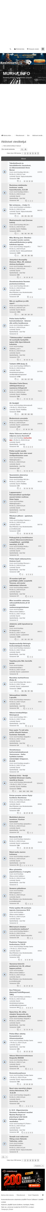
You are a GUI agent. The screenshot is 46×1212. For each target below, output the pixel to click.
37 (27, 986)
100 (32, 429)
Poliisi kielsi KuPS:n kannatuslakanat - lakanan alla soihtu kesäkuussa (20, 321)
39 (32, 986)
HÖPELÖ (26, 366)
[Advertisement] (23, 23)
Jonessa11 (27, 266)
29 (32, 813)
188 (28, 255)
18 (27, 399)
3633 (20, 791)
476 (28, 216)
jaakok (26, 587)
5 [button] (32, 153)
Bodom (23, 310)
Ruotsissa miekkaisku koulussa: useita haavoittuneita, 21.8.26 (18, 187)
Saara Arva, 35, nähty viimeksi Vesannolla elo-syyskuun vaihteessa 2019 (20, 1014)
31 (24, 181)
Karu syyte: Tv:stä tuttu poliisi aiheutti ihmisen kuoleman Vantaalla (19, 732)
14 (24, 471)
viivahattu (27, 800)
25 (27, 277)
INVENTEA (24, 1207)
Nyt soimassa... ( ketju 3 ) (19, 205)
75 (32, 1029)
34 (32, 181)
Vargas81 (27, 247)
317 (28, 379)
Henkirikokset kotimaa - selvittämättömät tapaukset (17, 373)
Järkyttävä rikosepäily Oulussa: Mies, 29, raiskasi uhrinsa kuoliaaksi (20, 262)
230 (28, 314)
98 (26, 429)
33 (29, 181)
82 (32, 533)
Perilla (26, 420)
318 (32, 379)
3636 (31, 791)
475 (25, 216)
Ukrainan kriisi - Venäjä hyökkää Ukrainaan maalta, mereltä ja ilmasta (20, 778)
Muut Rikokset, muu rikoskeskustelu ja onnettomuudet (20, 293)
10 (29, 960)
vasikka (26, 325)
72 (24, 1029)
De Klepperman (14, 630)
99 (28, 429)
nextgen (31, 1207)
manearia (27, 648)
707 (28, 691)
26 (29, 277)
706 (25, 691)
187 (25, 255)
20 (32, 399)
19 (29, 399)
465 (32, 233)
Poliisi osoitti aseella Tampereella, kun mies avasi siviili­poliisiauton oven (20, 453)
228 (22, 314)
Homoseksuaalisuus (17, 1073)
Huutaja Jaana (28, 946)
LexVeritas (27, 207)
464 (28, 233)
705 (22, 691)
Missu (25, 1060)
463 (25, 233)
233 (28, 639)
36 (24, 986)
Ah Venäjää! (14, 403)
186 (22, 255)
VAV (25, 717)
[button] (38, 153)
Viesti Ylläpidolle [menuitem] (33, 1195)
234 (32, 639)
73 (27, 1029)
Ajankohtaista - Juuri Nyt (17, 198)
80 (27, 533)
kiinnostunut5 (28, 405)
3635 (28, 791)
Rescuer (26, 563)
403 (32, 414)
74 (29, 1029)
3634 (24, 791)
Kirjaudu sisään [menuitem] (34, 49)
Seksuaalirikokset (26, 251)
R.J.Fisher (27, 1123)
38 (29, 986)
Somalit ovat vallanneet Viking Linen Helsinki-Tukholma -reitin (18, 1139)
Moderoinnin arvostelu (18, 418)
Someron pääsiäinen (17, 888)
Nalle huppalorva (15, 893)
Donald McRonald (15, 1145)
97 (24, 429)
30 (24, 1051)
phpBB (23, 1199)
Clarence (26, 520)
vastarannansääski (15, 667)
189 (32, 255)
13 (24, 488)
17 (24, 399)
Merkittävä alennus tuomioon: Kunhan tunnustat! (17, 819)
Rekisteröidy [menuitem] (20, 49)
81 (29, 533)
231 (32, 314)
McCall (26, 172)
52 (32, 360)
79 (24, 533)
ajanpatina (27, 824)
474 (22, 216)
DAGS (26, 192)
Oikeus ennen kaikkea (16, 611)
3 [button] (27, 153)
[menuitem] (4, 1209)
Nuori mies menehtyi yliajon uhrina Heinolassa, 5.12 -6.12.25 (20, 1090)
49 (24, 360)
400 (22, 414)
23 (24, 848)
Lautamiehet (25, 425)
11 (32, 960)
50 (27, 360)
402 (28, 414)
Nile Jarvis (27, 682)
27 (32, 277)
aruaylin (26, 763)
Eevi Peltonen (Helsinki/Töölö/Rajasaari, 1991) (19, 992)
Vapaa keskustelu (26, 176)
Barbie (26, 931)
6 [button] (35, 153)
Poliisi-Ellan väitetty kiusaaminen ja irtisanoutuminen (17, 1036)
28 (29, 813)
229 (25, 314)
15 (27, 471)
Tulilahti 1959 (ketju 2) (18, 364)
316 (25, 379)
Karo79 (26, 305)
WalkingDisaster (14, 460)
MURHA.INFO (16, 73)
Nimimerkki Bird (15, 837)
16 (29, 471)
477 (32, 216)
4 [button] (30, 153)
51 (29, 360)
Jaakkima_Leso (14, 349)
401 (25, 414)
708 (32, 691)
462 (22, 233)
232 (25, 639)
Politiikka (24, 229)
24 (24, 277)
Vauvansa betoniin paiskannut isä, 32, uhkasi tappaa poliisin (20, 966)
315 (22, 379)
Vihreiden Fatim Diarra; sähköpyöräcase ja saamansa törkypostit (18, 385)
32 (27, 181)
